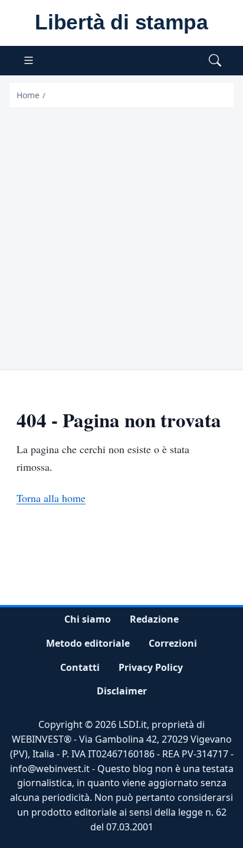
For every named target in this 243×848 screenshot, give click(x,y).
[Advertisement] (121, 235)
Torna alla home (51, 498)
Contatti (80, 666)
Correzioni (173, 643)
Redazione (154, 619)
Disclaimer (122, 690)
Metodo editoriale (88, 643)
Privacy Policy (151, 666)
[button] (215, 61)
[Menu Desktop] (28, 61)
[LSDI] (121, 22)
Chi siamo (87, 619)
